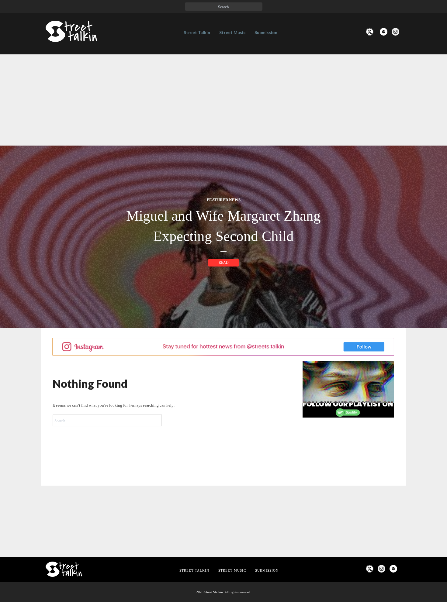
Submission (266, 32)
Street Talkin (197, 32)
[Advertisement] (223, 100)
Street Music (232, 32)
